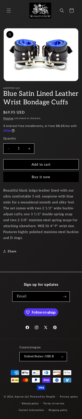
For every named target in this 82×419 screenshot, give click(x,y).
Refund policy (30, 403)
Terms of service (54, 403)
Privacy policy (69, 396)
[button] (9, 10)
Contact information (31, 410)
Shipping (8, 118)
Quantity (9, 138)
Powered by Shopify (43, 396)
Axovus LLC (22, 396)
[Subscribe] (65, 296)
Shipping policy (58, 410)
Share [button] (12, 251)
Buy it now (41, 177)
